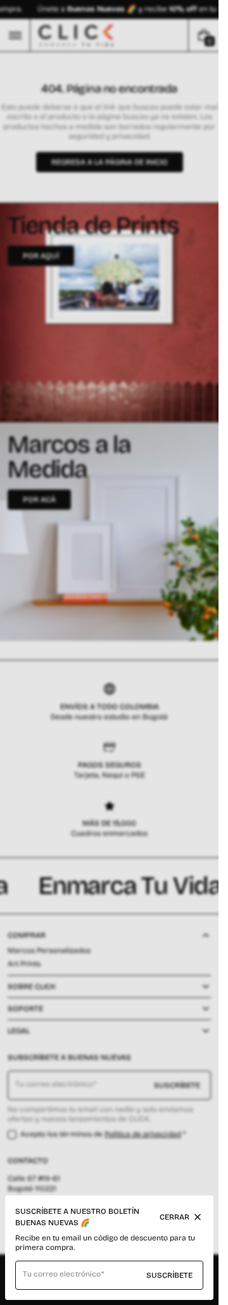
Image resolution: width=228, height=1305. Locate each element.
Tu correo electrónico (62, 1274)
